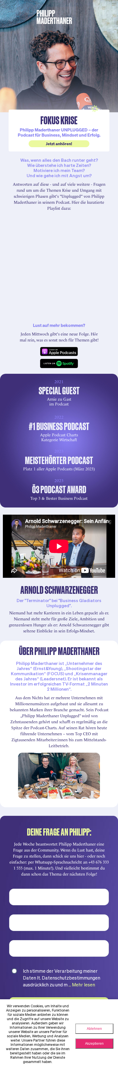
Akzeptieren (94, 1044)
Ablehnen (94, 1029)
